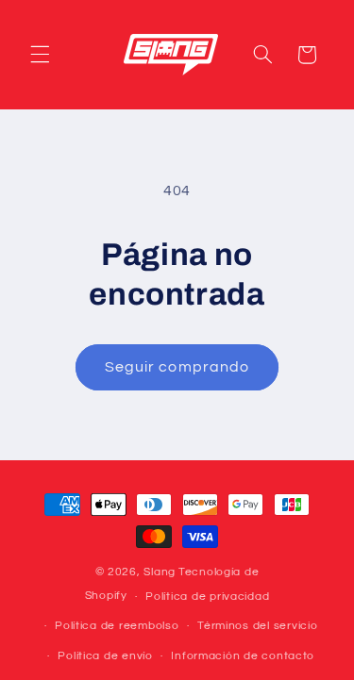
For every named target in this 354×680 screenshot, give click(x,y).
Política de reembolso (116, 626)
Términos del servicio (257, 626)
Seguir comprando (177, 366)
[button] (39, 54)
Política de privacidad (207, 596)
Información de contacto (242, 656)
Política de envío (105, 656)
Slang (159, 572)
